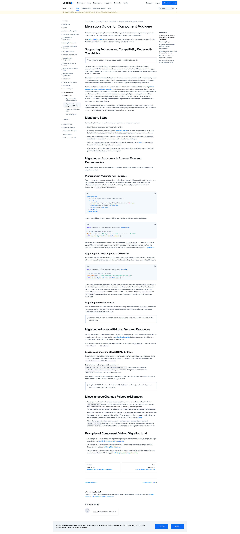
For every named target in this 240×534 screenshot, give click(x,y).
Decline (162, 526)
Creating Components (69, 42)
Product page (67, 134)
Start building (170, 3)
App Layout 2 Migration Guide (73, 110)
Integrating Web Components (67, 59)
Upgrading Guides (68, 92)
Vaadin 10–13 (68, 95)
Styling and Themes (68, 51)
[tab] (88, 193)
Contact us (149, 3)
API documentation (68, 138)
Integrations (66, 78)
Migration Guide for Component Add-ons (72, 105)
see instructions (121, 130)
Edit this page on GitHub (149, 482)
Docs (89, 3)
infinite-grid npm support (112, 447)
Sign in (158, 3)
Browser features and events (69, 64)
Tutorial (65, 27)
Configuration (67, 85)
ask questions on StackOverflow (103, 497)
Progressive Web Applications (68, 74)
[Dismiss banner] (176, 12)
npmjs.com (150, 247)
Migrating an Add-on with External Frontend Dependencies (167, 46)
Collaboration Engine (99, 8)
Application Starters (69, 127)
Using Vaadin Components (71, 34)
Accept (177, 526)
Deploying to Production (70, 82)
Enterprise (117, 3)
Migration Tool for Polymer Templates (71, 99)
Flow (77, 8)
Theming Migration (71, 114)
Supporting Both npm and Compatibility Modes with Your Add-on (167, 37)
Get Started (66, 24)
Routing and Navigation (70, 31)
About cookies (82, 527)
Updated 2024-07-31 (90, 482)
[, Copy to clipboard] (155, 193)
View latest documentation (109, 12)
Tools (109, 8)
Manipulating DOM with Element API (70, 47)
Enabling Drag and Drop (70, 54)
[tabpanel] (121, 205)
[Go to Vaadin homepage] (68, 3)
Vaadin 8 (66, 119)
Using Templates (67, 124)
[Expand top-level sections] (78, 18)
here (140, 142)
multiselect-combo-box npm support (111, 441)
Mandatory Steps (164, 42)
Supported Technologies (70, 130)
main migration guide (95, 39)
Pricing (125, 3)
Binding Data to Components (67, 38)
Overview (65, 21)
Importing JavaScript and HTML (70, 69)
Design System (86, 8)
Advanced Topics (68, 89)
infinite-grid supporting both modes (126, 453)
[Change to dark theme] (176, 8)
